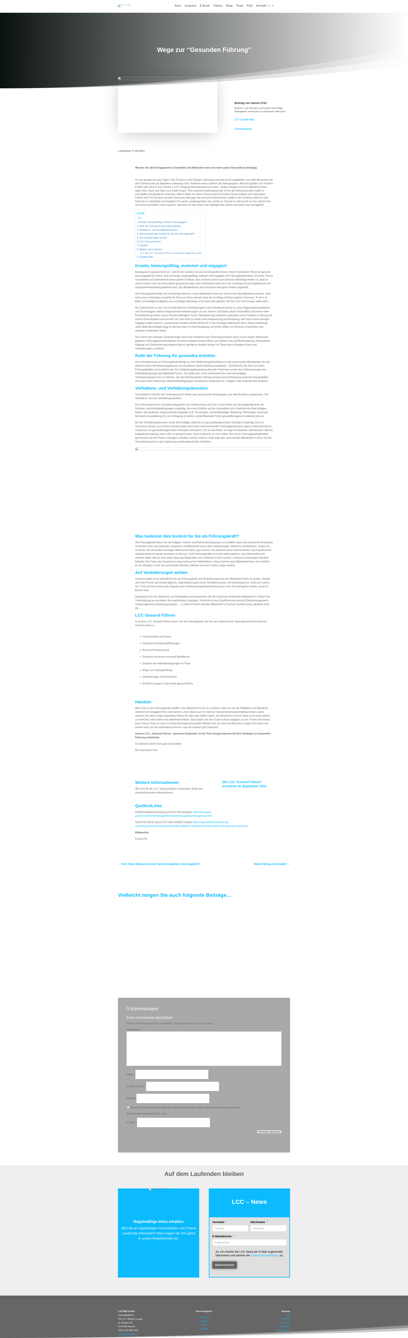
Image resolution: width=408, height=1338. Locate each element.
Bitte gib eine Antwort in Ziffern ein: (147, 1113)
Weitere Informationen (150, 249)
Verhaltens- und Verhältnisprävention (158, 230)
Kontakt (261, 5)
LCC (236, 119)
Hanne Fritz (259, 103)
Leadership (247, 119)
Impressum (284, 1326)
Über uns (285, 1319)
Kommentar (134, 1029)
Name (131, 1074)
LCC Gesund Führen (150, 241)
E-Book (205, 5)
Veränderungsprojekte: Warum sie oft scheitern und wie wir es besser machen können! (171, 970)
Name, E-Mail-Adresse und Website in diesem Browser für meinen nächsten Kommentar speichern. (185, 1107)
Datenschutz (283, 1330)
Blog (229, 5)
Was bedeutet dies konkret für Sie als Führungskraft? (166, 233)
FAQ (250, 5)
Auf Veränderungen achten (153, 237)
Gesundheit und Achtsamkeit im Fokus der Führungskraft (154, 942)
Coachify (204, 1321)
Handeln (143, 245)
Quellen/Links (146, 256)
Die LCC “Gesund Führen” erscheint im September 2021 (173, 253)
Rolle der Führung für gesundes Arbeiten (160, 226)
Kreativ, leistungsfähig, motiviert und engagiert (163, 222)
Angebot (190, 5)
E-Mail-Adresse (136, 1086)
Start (178, 5)
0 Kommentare (243, 128)
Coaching (204, 1317)
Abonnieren (224, 1265)
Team (239, 5)
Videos (218, 5)
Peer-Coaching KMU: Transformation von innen (149, 914)
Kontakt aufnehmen (128, 1334)
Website (131, 1098)
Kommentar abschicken (269, 1132)
